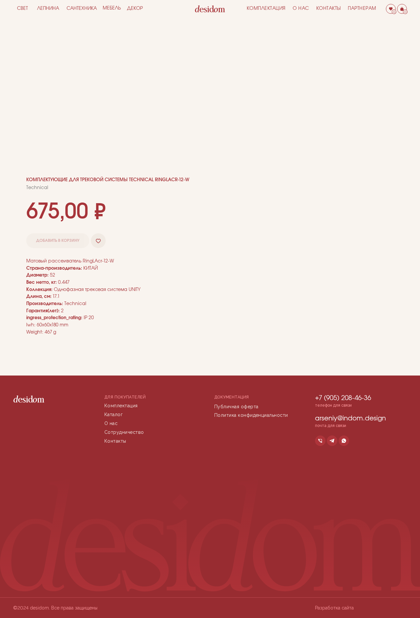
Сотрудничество (124, 432)
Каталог (113, 414)
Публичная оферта (236, 406)
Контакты (328, 8)
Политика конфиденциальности (251, 415)
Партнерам (362, 8)
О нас (301, 8)
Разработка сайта (334, 607)
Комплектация (266, 8)
